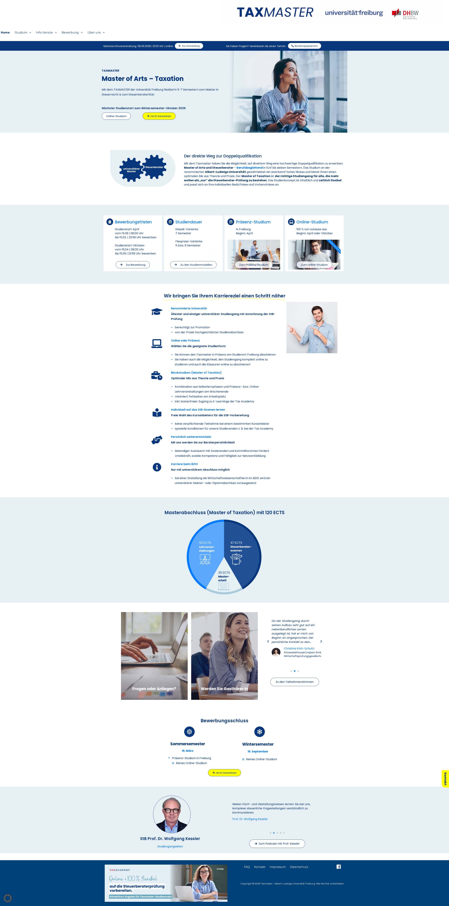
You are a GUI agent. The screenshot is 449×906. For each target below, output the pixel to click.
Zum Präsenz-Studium (253, 265)
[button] (268, 641)
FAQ (247, 867)
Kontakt (260, 867)
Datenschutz (299, 867)
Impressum (278, 867)
